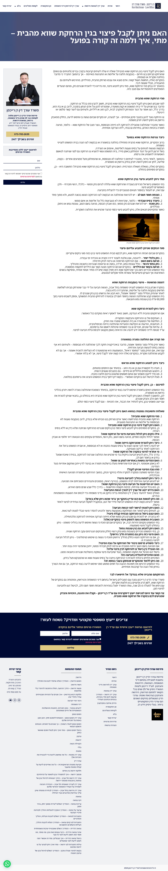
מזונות (78, 751)
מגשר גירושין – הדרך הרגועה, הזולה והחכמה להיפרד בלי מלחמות (58, 689)
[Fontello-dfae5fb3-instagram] (15, 700)
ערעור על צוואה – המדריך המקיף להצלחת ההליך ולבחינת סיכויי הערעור (57, 811)
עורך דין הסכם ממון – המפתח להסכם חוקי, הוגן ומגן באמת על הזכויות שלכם (59, 719)
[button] (7, 864)
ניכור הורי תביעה (74, 700)
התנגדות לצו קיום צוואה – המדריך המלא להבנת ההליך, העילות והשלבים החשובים (58, 823)
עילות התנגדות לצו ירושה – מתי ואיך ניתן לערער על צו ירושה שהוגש (59, 845)
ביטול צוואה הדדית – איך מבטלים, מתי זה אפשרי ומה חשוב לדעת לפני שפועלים (59, 839)
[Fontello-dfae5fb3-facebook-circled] (19, 700)
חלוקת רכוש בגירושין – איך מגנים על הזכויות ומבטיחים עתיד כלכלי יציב (58, 695)
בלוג (19, 5)
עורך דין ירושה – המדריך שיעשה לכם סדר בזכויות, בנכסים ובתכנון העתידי (106, 697)
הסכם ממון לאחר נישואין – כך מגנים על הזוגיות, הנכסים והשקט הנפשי (58, 725)
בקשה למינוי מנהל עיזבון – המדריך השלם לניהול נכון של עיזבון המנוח (58, 851)
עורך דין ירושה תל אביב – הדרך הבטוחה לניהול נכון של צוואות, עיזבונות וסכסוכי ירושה (58, 779)
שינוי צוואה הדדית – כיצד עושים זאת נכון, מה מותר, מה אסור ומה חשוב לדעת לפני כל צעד (58, 833)
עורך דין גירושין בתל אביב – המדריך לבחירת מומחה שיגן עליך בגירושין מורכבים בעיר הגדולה (58, 791)
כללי (79, 747)
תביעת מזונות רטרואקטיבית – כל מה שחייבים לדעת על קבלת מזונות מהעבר (58, 765)
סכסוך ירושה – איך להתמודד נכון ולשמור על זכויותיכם (59, 774)
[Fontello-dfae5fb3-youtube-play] (10, 700)
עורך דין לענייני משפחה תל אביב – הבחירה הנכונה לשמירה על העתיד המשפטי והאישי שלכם (60, 785)
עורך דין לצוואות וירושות (94, 5)
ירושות (78, 740)
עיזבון (79, 736)
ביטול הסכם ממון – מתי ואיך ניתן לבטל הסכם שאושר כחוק (59, 731)
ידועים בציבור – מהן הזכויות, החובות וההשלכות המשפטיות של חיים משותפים (61, 709)
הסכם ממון (76, 714)
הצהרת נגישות (110, 725)
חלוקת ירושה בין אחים (71, 770)
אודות (110, 5)
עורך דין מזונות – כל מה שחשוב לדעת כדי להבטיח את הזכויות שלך (59, 755)
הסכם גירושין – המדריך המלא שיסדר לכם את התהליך (59, 681)
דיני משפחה (76, 704)
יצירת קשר (6, 5)
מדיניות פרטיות (110, 721)
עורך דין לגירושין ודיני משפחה (66, 5)
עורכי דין (77, 760)
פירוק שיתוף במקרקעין (106, 703)
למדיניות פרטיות (27, 176)
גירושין (78, 677)
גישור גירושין (76, 684)
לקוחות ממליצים (31, 5)
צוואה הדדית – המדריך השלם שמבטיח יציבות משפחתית (57, 828)
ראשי (118, 5)
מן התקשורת (46, 5)
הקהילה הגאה (75, 743)
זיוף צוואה (77, 800)
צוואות (78, 796)
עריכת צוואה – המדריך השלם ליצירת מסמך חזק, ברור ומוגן (59, 805)
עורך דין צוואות (110, 690)
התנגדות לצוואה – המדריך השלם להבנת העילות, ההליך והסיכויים (58, 817)
